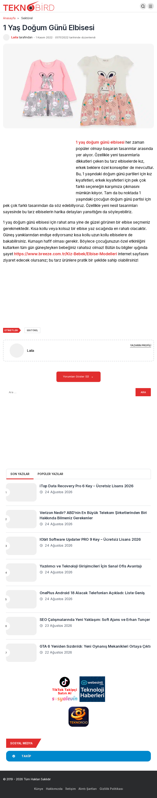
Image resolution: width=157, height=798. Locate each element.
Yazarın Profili (140, 345)
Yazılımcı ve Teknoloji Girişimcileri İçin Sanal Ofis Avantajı (91, 566)
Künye (38, 788)
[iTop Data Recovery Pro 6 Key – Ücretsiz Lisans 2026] (21, 492)
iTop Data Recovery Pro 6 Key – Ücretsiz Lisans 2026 (86, 486)
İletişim (70, 788)
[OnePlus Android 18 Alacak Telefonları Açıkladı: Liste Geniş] (21, 599)
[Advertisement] (37, 167)
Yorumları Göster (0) (76, 376)
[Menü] (150, 6)
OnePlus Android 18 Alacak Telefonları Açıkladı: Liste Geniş (92, 592)
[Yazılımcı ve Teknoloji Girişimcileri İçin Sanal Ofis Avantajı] (21, 572)
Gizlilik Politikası (111, 788)
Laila (14, 37)
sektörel (32, 330)
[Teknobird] (28, 6)
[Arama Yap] (143, 6)
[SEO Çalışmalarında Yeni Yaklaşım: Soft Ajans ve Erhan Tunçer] (21, 626)
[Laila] (17, 351)
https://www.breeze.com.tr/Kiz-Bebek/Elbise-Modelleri (65, 254)
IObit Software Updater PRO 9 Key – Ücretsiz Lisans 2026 (90, 539)
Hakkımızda (54, 788)
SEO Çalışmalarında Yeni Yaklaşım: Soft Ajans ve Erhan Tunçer (95, 619)
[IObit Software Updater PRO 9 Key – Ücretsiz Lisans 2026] (21, 546)
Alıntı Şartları (87, 788)
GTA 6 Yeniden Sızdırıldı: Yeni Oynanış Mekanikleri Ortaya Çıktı (95, 646)
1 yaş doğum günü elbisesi (100, 142)
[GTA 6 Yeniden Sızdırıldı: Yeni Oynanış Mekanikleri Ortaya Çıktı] (21, 653)
